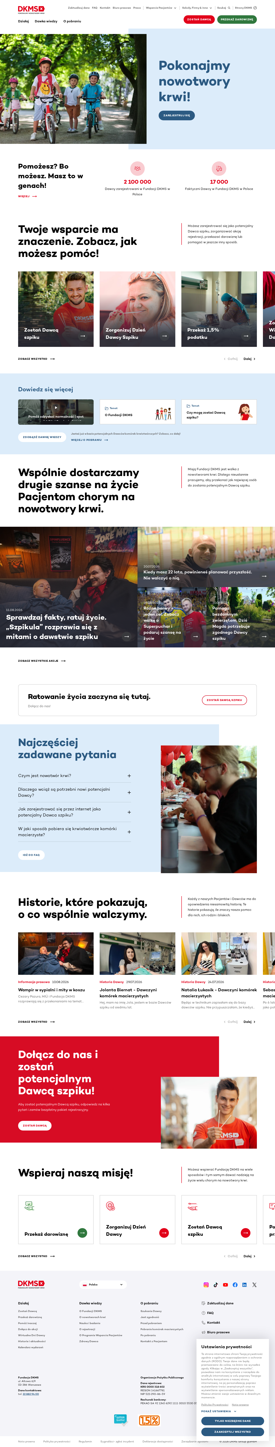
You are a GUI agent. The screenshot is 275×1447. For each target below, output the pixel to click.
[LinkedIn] (244, 1284)
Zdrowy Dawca (88, 1341)
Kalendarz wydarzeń (30, 1347)
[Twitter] (254, 1284)
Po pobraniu (148, 1335)
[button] (83, 336)
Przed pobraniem (151, 1323)
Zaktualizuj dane (79, 7)
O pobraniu (72, 21)
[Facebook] (235, 1284)
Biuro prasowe (122, 7)
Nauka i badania (89, 1323)
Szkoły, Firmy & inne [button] (195, 7)
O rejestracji (87, 1329)
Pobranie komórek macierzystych (162, 1329)
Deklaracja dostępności (158, 1441)
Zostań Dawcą (35, 1125)
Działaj (23, 21)
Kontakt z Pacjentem (154, 1341)
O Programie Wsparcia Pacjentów (100, 1335)
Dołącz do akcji (28, 1329)
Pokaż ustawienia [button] (216, 1411)
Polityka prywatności (56, 1441)
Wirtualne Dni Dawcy (31, 1335)
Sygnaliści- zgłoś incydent (117, 1441)
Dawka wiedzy (46, 21)
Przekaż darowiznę (30, 1317)
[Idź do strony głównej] (31, 10)
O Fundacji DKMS (90, 1311)
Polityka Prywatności (214, 1404)
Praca (137, 7)
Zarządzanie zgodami (194, 1441)
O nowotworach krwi (92, 1317)
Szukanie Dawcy (151, 1311)
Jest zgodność (150, 1317)
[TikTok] (215, 1284)
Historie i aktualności (32, 1341)
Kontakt (105, 7)
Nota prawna (26, 1441)
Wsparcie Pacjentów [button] (159, 7)
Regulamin (85, 1441)
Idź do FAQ (31, 854)
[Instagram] (206, 1284)
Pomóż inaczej (27, 1323)
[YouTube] (225, 1284)
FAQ (94, 7)
